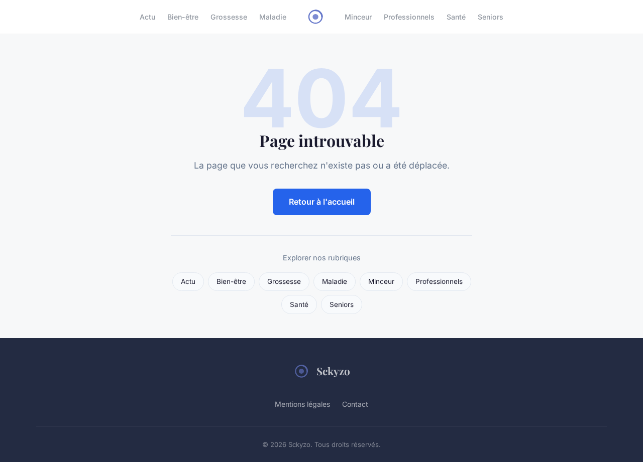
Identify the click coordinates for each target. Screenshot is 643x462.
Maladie (272, 17)
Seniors (490, 17)
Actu (147, 17)
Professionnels (409, 17)
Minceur (358, 17)
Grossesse (228, 17)
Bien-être (182, 17)
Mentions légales (302, 404)
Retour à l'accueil (322, 202)
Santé (456, 17)
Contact (355, 404)
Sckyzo (333, 371)
